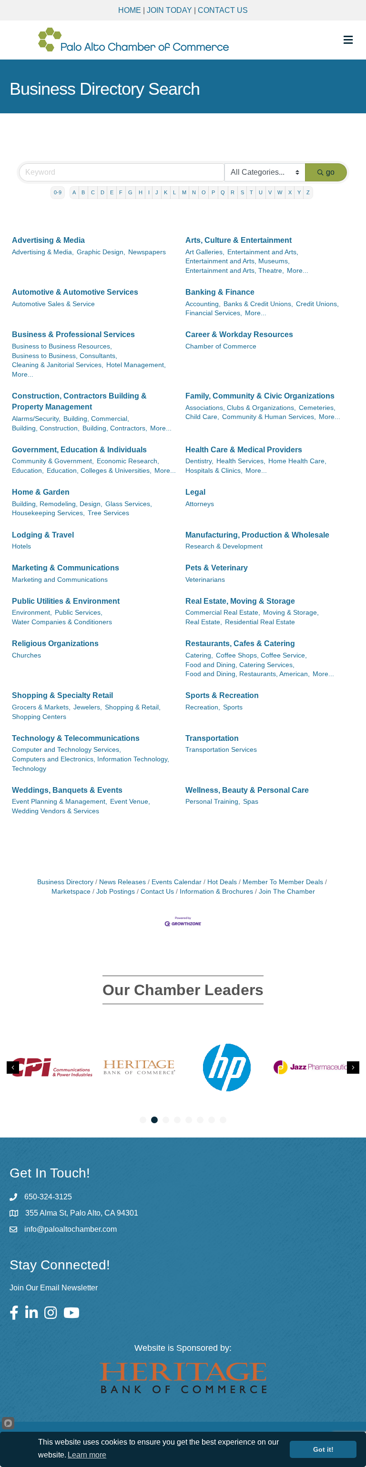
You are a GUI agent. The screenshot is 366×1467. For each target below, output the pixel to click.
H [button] (140, 192)
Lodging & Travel (43, 535)
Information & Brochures (216, 891)
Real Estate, (203, 622)
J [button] (156, 192)
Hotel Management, (136, 365)
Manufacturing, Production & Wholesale (257, 535)
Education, (28, 470)
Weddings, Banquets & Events (67, 790)
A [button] (74, 192)
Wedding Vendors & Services (55, 811)
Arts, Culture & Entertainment (238, 240)
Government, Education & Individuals (79, 450)
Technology (29, 768)
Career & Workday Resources (239, 334)
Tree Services (108, 513)
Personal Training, (212, 801)
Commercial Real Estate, (222, 612)
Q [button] (223, 192)
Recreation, (202, 707)
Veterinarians (205, 579)
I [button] (149, 192)
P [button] (213, 192)
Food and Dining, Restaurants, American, (247, 674)
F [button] (120, 192)
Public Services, (78, 612)
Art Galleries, (204, 252)
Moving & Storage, (291, 612)
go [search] (330, 172)
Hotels (21, 546)
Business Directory (65, 882)
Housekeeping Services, (48, 513)
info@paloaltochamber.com (70, 1229)
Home (129, 10)
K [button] (165, 192)
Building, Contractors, (114, 428)
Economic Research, (128, 461)
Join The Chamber (287, 891)
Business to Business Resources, (62, 346)
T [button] (251, 192)
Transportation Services (221, 749)
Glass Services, (128, 504)
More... (297, 270)
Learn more (87, 1455)
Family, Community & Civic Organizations (260, 396)
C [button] (93, 192)
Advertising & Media (48, 240)
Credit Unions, (317, 304)
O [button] (204, 192)
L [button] (174, 192)
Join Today (169, 10)
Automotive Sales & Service (53, 304)
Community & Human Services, (269, 416)
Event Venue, (130, 801)
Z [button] (308, 192)
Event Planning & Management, (59, 801)
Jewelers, (87, 707)
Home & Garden (41, 492)
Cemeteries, (317, 407)
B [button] (83, 192)
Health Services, (240, 461)
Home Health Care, (297, 461)
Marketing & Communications (65, 568)
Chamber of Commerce (220, 346)
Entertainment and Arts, (262, 252)
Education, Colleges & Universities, (99, 470)
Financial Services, (213, 313)
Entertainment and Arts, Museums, (237, 261)
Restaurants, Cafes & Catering (240, 643)
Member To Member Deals (283, 882)
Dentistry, (199, 461)
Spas (250, 801)
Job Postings (115, 891)
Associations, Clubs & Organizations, (240, 407)
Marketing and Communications (60, 579)
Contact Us (223, 10)
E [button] (111, 192)
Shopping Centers (39, 716)
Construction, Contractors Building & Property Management (79, 401)
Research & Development (224, 546)
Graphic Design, (101, 252)
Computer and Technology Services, (66, 749)
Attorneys (199, 504)
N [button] (194, 192)
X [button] (290, 192)
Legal (195, 492)
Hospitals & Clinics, (214, 470)
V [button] (270, 192)
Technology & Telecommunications (76, 738)
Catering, (199, 655)
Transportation (212, 738)
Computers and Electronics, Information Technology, (90, 759)
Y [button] (299, 192)
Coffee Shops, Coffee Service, (261, 655)
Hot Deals (222, 882)
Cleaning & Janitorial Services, (57, 365)
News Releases (122, 882)
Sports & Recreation (222, 695)
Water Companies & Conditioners (62, 622)
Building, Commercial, (96, 418)
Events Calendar (177, 882)
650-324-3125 (48, 1197)
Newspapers (147, 252)
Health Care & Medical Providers (243, 450)
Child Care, (202, 416)
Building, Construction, (46, 428)
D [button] (102, 192)
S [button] (242, 192)
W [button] (279, 192)
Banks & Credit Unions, (258, 304)
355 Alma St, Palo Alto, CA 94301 (81, 1213)
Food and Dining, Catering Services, (240, 665)
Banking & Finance (219, 292)
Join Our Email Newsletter (54, 1288)
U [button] (261, 192)
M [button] (184, 192)
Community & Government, (53, 461)
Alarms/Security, (36, 418)
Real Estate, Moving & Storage (240, 601)
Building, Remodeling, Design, (57, 504)
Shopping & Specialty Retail (62, 695)
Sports (233, 707)
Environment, (32, 612)
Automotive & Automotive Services (75, 292)
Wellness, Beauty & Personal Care (247, 790)
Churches (26, 655)
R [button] (232, 192)
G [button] (130, 192)
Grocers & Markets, (41, 707)
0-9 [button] (57, 192)
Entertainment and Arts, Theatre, (234, 270)
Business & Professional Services (73, 334)
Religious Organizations (55, 643)
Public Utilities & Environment (66, 601)
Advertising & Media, (43, 252)
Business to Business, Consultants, (64, 355)
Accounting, (203, 304)
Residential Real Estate (260, 622)
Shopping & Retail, (133, 707)
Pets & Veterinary (216, 568)
